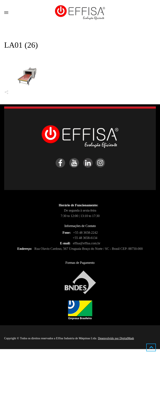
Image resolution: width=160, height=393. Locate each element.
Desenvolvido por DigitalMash (116, 338)
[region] (54, 365)
